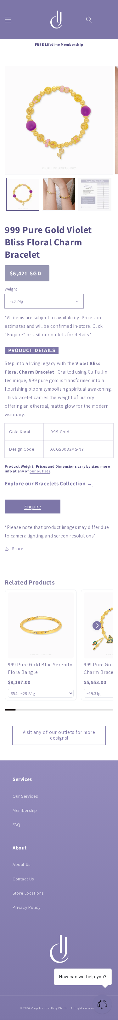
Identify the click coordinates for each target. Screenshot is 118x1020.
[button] (8, 20)
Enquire (32, 506)
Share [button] (17, 548)
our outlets (40, 471)
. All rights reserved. (83, 1008)
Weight (11, 289)
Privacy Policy (26, 907)
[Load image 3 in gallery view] (94, 194)
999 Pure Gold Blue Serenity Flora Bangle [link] (40, 668)
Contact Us (23, 879)
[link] (41, 625)
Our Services (25, 796)
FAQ (16, 824)
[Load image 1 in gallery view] (22, 194)
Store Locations (28, 893)
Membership (25, 810)
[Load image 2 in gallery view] (59, 194)
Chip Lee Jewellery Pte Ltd (49, 1008)
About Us (22, 864)
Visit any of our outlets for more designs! (59, 735)
